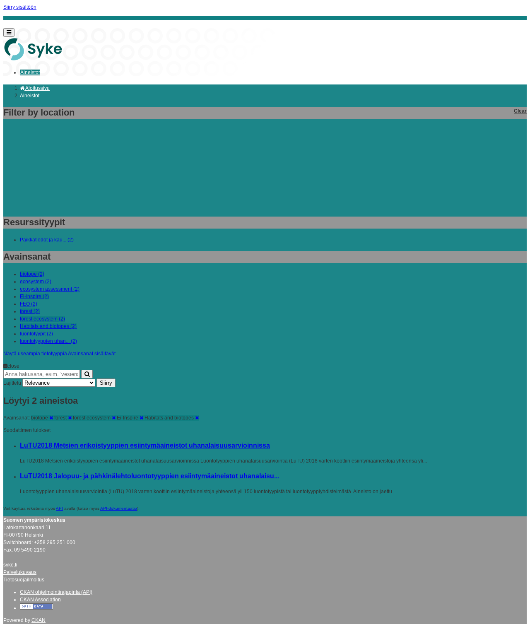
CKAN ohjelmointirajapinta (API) (56, 592)
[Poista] (51, 418)
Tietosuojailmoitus (23, 580)
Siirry (106, 383)
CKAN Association (40, 599)
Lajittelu (12, 383)
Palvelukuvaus (19, 572)
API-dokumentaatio (118, 508)
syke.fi (10, 565)
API (59, 508)
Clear (520, 111)
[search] (87, 374)
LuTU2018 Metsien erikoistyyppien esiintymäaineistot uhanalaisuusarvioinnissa (145, 445)
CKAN (38, 620)
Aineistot (30, 72)
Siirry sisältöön (19, 7)
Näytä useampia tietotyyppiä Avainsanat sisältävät (59, 354)
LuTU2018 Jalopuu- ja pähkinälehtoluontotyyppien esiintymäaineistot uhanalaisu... (149, 476)
